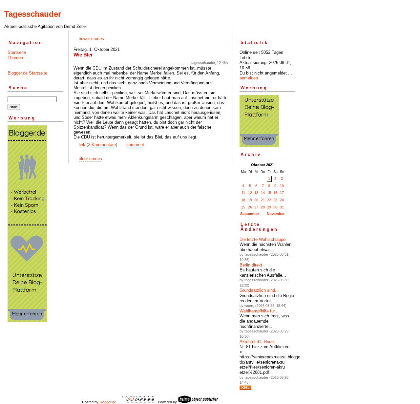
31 (282, 207)
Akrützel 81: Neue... (259, 341)
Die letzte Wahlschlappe (262, 239)
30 (275, 207)
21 (263, 200)
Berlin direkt (251, 265)
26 (250, 207)
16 (275, 193)
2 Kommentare (102, 144)
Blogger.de (107, 402)
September (249, 214)
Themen (15, 57)
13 (256, 193)
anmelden (249, 77)
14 (263, 193)
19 (250, 200)
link (82, 144)
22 (269, 200)
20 (256, 200)
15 (269, 193)
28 (263, 207)
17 (282, 193)
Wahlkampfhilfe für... (259, 310)
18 (243, 200)
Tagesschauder (32, 14)
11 (243, 193)
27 (256, 207)
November (275, 214)
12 (250, 193)
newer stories (91, 38)
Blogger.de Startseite (27, 73)
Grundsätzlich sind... (259, 290)
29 (269, 207)
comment (135, 144)
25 (243, 207)
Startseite (17, 52)
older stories (90, 158)
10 (282, 186)
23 (275, 200)
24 (282, 200)
